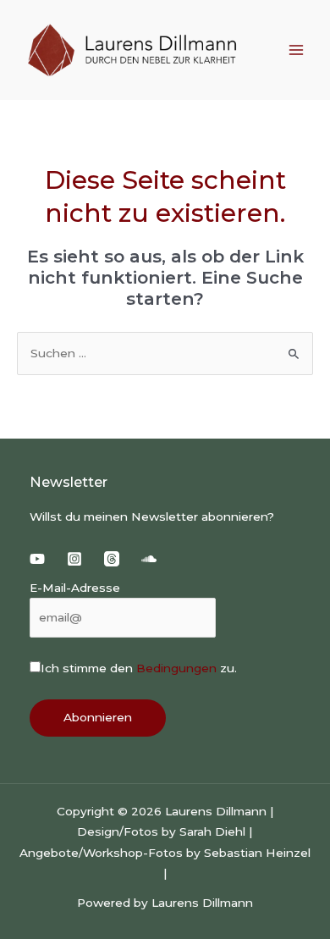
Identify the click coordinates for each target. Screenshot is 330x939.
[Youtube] (37, 558)
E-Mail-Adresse (75, 587)
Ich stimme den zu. (139, 668)
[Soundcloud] (149, 558)
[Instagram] (74, 558)
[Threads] (111, 558)
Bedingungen (176, 668)
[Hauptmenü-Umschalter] (296, 50)
